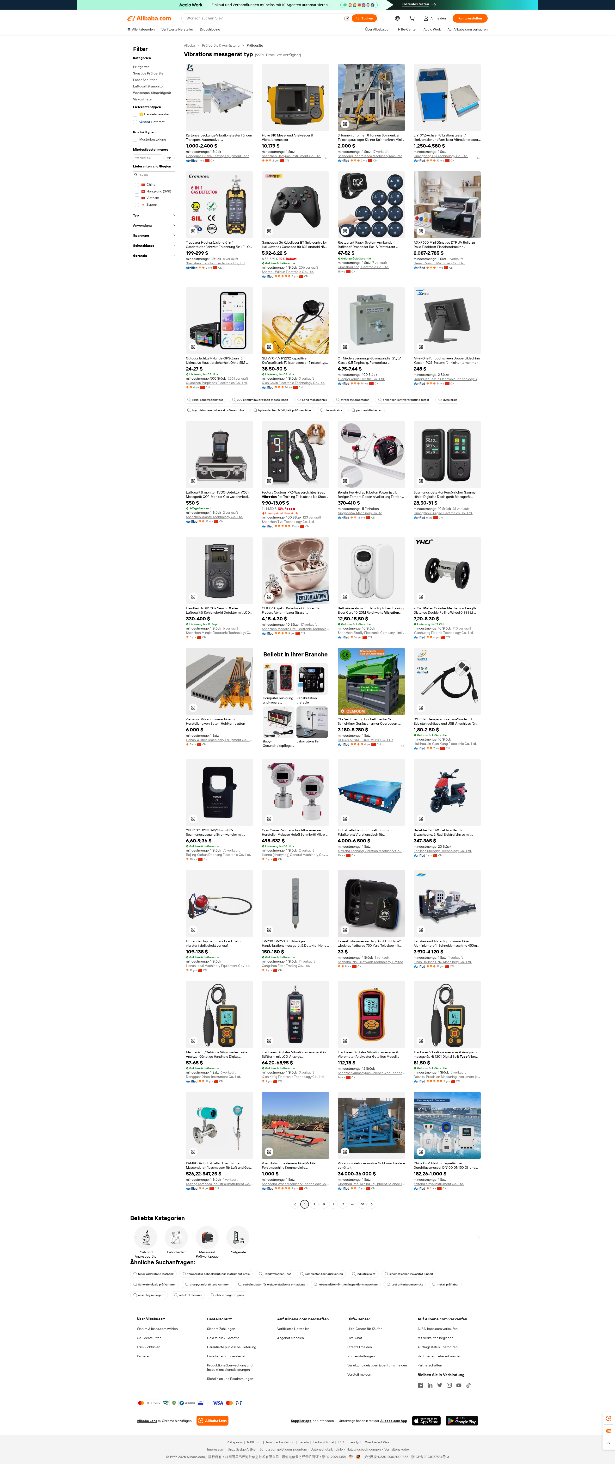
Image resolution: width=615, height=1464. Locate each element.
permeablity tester (369, 410)
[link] (609, 1418)
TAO (341, 1442)
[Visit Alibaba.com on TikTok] (468, 1385)
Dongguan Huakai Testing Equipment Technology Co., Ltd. (219, 156)
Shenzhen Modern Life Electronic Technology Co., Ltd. (295, 629)
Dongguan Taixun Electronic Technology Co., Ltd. (447, 379)
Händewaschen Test (277, 1274)
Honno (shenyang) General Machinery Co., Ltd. (295, 855)
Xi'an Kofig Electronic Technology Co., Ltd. (293, 1077)
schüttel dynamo (190, 1295)
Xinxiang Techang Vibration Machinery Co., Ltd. (371, 851)
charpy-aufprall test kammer (209, 1284)
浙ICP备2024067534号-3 (430, 1457)
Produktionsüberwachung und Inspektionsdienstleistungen (229, 1367)
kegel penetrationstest (207, 400)
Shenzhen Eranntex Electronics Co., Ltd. (215, 263)
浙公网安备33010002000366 (385, 1457)
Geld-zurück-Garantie (223, 1338)
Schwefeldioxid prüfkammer (157, 1284)
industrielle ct (366, 1274)
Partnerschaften (430, 1365)
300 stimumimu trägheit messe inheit (262, 400)
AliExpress (235, 1442)
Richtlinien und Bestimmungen (230, 1379)
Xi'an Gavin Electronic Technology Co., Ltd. (293, 383)
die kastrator (333, 410)
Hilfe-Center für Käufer (364, 1329)
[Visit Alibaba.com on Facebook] (420, 1385)
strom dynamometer (355, 400)
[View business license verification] (351, 1456)
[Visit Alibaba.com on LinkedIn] (430, 1385)
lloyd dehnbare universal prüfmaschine (218, 410)
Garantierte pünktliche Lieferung (231, 1347)
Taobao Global (323, 1442)
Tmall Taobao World (279, 1442)
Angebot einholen (290, 1338)
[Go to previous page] (295, 1204)
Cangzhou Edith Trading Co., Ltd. (286, 966)
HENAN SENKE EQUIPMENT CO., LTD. (365, 740)
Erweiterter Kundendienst (226, 1356)
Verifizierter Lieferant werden (439, 1356)
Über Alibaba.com (151, 1319)
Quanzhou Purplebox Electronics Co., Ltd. (216, 383)
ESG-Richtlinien (148, 1347)
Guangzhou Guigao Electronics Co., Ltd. (443, 513)
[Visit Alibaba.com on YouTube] (459, 1385)
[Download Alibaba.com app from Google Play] (462, 1421)
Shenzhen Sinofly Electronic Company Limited (371, 633)
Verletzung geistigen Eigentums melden (377, 1365)
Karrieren (144, 1356)
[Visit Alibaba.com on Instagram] (449, 1385)
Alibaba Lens (147, 1421)
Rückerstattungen (361, 1356)
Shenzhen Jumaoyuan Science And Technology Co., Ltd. (371, 1073)
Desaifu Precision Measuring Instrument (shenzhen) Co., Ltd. (447, 1077)
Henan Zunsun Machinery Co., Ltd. (439, 263)
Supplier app (301, 1421)
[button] (347, 18)
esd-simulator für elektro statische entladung (274, 1284)
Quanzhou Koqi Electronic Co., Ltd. (363, 267)
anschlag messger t (151, 1295)
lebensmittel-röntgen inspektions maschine (348, 1284)
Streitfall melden (359, 1347)
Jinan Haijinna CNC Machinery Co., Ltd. (443, 962)
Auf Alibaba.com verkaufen (438, 1329)
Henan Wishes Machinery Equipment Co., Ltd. (219, 740)
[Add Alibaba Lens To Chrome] (212, 1421)
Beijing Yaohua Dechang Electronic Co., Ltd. (218, 855)
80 (362, 1204)
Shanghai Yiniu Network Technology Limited (370, 962)
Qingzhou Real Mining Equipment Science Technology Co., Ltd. (371, 1184)
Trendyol (354, 1442)
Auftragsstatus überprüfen (438, 1347)
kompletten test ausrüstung (324, 1274)
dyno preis (450, 400)
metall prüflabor (448, 1284)
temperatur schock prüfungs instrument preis (218, 1274)
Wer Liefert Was (377, 1442)
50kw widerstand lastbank (155, 1274)
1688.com (254, 1442)
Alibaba (189, 45)
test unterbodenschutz (407, 1284)
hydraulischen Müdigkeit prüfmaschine (284, 410)
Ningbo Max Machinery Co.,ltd (360, 513)
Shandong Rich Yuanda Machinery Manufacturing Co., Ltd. (371, 156)
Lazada (303, 1442)
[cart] (413, 19)
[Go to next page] (372, 1204)
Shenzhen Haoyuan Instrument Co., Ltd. (291, 156)
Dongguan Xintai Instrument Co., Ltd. (213, 1077)
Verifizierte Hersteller (293, 1329)
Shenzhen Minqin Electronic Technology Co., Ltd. (219, 633)
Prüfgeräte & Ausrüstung (221, 45)
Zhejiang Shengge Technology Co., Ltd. (443, 851)
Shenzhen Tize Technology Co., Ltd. (288, 522)
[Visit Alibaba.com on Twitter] (440, 1385)
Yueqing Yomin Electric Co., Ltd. (361, 379)
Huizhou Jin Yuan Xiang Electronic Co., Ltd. (445, 744)
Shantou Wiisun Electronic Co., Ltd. (288, 272)
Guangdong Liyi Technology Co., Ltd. (441, 156)
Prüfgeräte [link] (255, 45)
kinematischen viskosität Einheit (411, 1274)
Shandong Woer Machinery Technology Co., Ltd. (295, 1184)
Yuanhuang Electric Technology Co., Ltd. (444, 633)
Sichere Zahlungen (221, 1329)
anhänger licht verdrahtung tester (406, 400)
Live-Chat (354, 1338)
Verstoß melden (359, 1374)
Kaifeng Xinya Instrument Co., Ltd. (439, 1184)
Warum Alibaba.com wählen (157, 1329)
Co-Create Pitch (149, 1338)
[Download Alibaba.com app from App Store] (426, 1421)
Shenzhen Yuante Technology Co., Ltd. (214, 517)
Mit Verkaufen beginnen (435, 1338)
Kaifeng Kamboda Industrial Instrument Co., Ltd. (219, 1184)
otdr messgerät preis (229, 1295)
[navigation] (154, 625)
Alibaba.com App (393, 1421)
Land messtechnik (314, 400)
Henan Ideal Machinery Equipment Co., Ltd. (218, 966)
